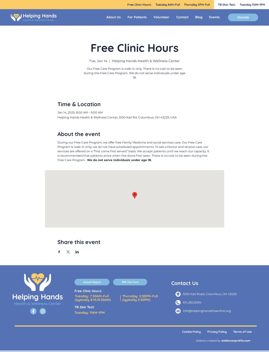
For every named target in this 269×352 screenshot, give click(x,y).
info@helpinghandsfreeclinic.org (207, 311)
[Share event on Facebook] (59, 251)
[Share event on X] (68, 251)
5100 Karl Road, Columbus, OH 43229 (210, 294)
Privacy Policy (217, 332)
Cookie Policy (191, 332)
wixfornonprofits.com (235, 340)
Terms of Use (242, 332)
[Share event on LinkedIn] (77, 251)
